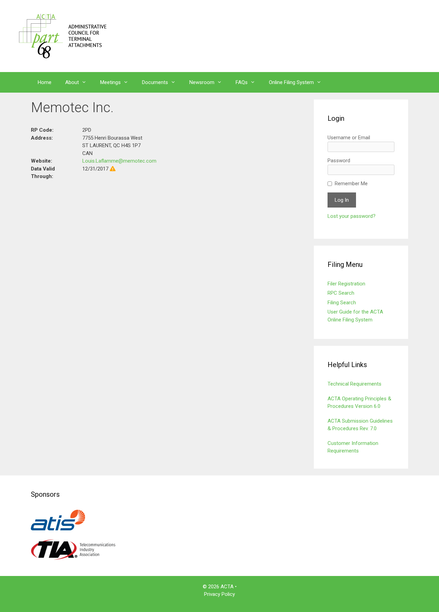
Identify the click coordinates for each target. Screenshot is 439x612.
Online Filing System (291, 82)
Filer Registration (346, 284)
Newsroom (201, 82)
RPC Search (341, 293)
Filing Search (342, 302)
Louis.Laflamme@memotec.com (119, 161)
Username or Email (349, 137)
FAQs (242, 82)
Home (44, 82)
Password (339, 160)
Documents (155, 82)
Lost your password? (352, 216)
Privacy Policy (219, 594)
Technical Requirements (354, 384)
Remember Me (351, 183)
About (72, 82)
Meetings (110, 82)
